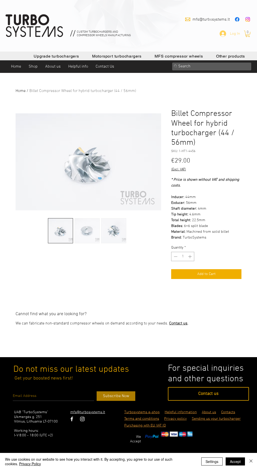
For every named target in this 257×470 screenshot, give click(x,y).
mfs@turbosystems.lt (211, 19)
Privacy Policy (30, 463)
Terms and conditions (141, 418)
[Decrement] (175, 256)
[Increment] (190, 256)
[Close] (251, 461)
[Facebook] (237, 19)
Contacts (228, 412)
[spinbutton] (182, 256)
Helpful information (181, 412)
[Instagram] (248, 19)
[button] (247, 34)
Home (21, 90)
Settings (212, 461)
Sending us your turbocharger (216, 418)
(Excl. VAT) (178, 169)
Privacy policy (175, 418)
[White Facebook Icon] (72, 419)
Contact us (178, 323)
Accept (235, 461)
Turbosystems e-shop (142, 412)
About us (209, 412)
